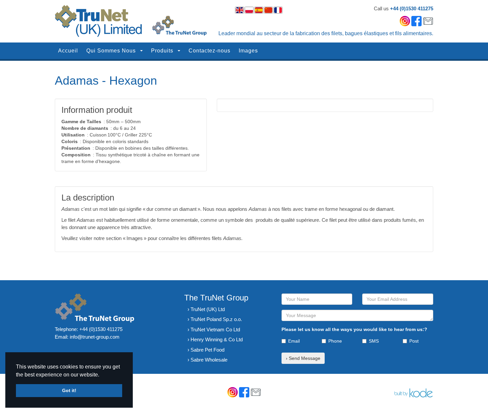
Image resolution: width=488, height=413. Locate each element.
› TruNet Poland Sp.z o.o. (215, 319)
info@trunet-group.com (95, 337)
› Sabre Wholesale (207, 360)
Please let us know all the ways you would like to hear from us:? (354, 329)
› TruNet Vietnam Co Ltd (214, 329)
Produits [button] (163, 50)
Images (248, 50)
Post (414, 341)
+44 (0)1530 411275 (411, 8)
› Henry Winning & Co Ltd (215, 339)
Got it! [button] (69, 390)
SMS (374, 341)
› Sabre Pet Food (206, 350)
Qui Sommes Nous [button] (111, 50)
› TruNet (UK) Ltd (206, 309)
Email (294, 341)
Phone (335, 341)
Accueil (68, 50)
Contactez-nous (209, 50)
